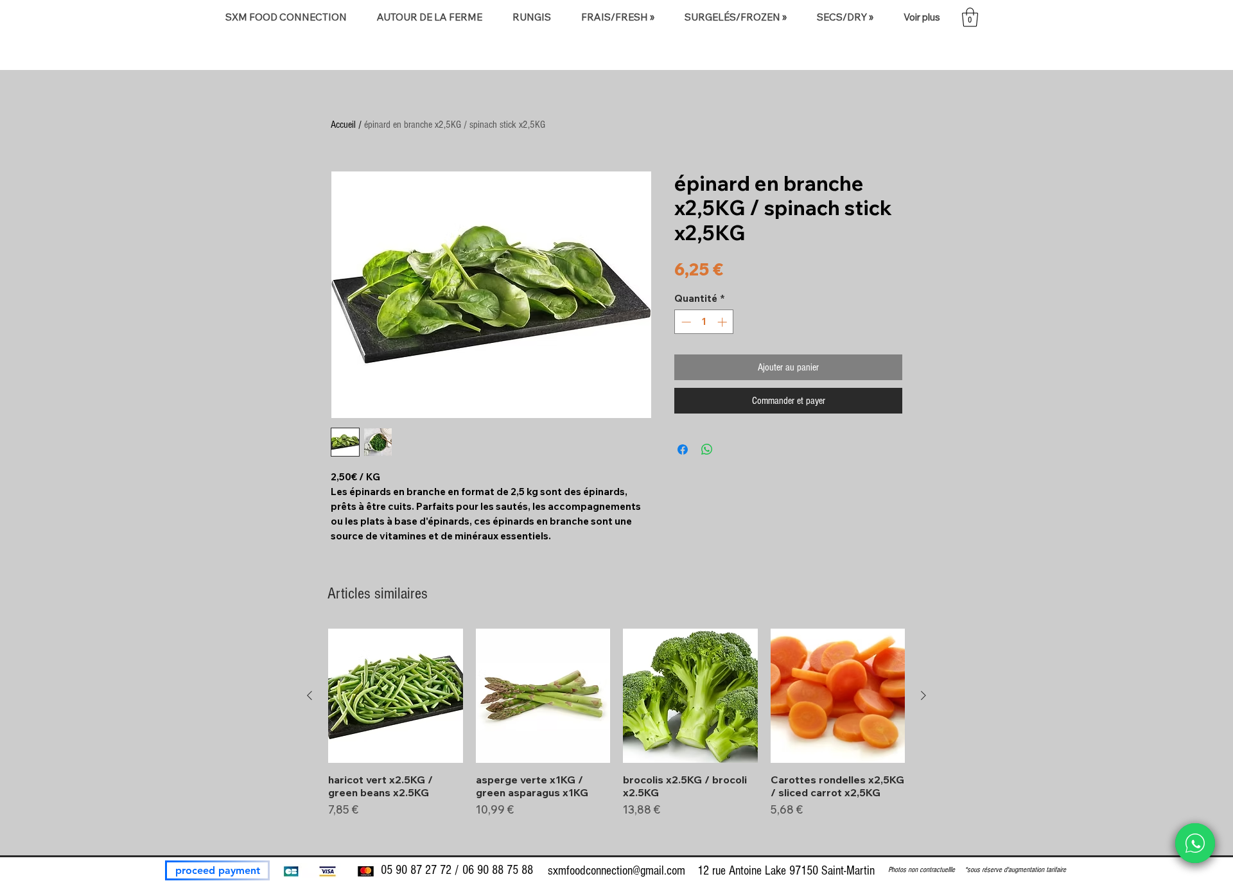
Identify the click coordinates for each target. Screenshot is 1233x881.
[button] (429, 17)
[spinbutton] (704, 322)
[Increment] (723, 322)
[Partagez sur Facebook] (682, 449)
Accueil (343, 124)
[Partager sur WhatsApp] (707, 449)
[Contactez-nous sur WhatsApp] (1195, 843)
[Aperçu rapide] (395, 696)
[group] (616, 736)
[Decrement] (685, 322)
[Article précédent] (309, 695)
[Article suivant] (923, 695)
